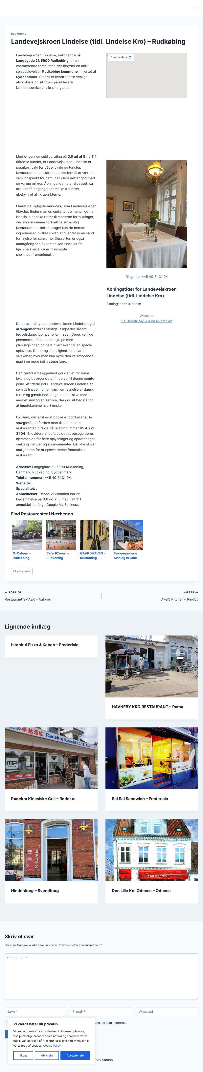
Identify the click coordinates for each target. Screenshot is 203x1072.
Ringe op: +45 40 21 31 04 (147, 277)
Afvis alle (47, 1055)
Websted (146, 1012)
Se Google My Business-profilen (146, 321)
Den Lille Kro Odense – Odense (141, 890)
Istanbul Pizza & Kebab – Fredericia (45, 644)
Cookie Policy (52, 1045)
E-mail (79, 1012)
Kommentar (17, 958)
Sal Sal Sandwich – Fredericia (140, 798)
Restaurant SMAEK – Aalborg (28, 596)
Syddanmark (22, 571)
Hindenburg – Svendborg (35, 890)
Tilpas (23, 1055)
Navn (12, 1012)
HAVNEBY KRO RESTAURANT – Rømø (147, 706)
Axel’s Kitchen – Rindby (179, 596)
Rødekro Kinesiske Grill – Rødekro (43, 798)
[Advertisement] (56, 124)
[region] (51, 1041)
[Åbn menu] (194, 8)
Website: (147, 316)
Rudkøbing (18, 33)
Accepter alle (75, 1055)
